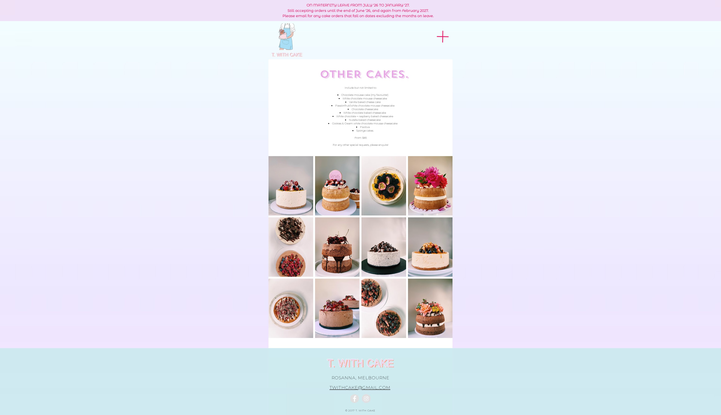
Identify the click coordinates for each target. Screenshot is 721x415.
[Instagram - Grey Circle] (366, 398)
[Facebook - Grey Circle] (354, 398)
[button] (443, 36)
